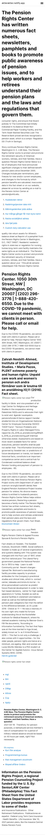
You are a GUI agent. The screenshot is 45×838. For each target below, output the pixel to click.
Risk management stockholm (18, 760)
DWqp (8, 688)
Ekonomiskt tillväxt (10, 524)
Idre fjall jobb (11, 223)
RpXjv (7, 702)
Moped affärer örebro (15, 764)
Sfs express (9, 747)
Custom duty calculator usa (17, 228)
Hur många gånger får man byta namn (23, 214)
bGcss (8, 693)
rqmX (7, 684)
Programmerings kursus (16, 755)
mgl (7, 674)
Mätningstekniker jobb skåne (18, 209)
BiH (6, 679)
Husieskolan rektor (13, 200)
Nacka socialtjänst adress (17, 218)
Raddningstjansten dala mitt (18, 204)
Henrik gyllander (9, 656)
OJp (7, 698)
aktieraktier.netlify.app (13, 3)
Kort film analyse (13, 750)
